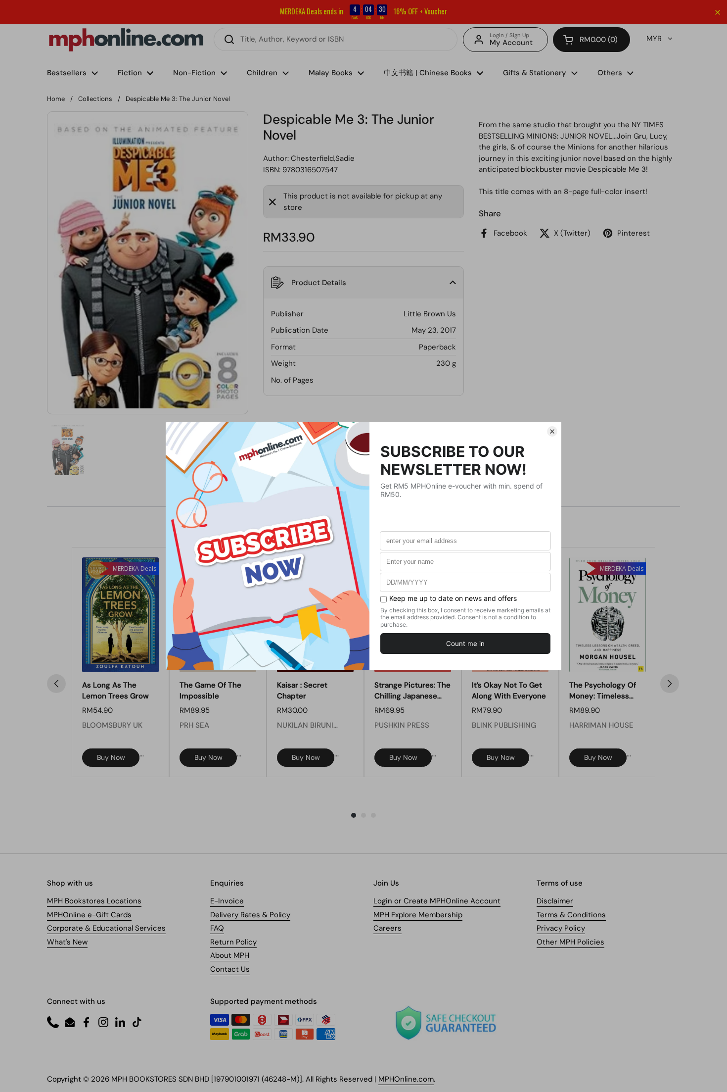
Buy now (111, 757)
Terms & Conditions (571, 915)
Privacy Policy (561, 928)
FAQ (217, 928)
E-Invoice (227, 901)
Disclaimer (555, 901)
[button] (591, 39)
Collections (95, 99)
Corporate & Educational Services (106, 928)
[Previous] (56, 683)
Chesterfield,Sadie (323, 158)
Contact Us (230, 969)
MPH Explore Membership (417, 915)
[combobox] (335, 39)
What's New (67, 942)
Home (56, 99)
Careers (387, 928)
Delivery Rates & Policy (250, 915)
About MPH (229, 955)
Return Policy (233, 942)
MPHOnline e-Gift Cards (89, 915)
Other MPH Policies (570, 942)
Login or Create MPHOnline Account (436, 901)
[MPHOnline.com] (126, 39)
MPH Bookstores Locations (94, 901)
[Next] (669, 683)
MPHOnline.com (406, 1079)
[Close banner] (717, 12)
